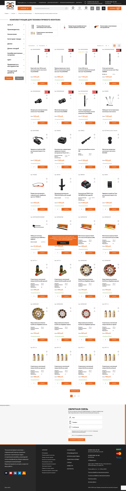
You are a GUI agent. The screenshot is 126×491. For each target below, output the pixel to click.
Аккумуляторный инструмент (49, 464)
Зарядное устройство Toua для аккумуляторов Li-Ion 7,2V (109, 195)
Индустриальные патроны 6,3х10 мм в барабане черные (63, 323)
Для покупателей (52, 2)
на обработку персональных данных (85, 435)
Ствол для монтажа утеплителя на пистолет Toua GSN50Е (110, 69)
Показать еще (75, 390)
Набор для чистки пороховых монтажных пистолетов (110, 110)
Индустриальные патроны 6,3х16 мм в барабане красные (110, 280)
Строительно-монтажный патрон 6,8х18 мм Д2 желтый (63, 280)
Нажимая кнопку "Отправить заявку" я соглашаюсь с (85, 431)
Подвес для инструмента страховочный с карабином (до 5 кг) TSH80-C (38, 195)
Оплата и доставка (73, 456)
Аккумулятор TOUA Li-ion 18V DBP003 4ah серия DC (85, 194)
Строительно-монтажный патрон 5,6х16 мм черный (109, 323)
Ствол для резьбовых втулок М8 (86, 150)
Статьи (69, 462)
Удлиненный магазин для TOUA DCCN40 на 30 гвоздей (63, 194)
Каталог (44, 450)
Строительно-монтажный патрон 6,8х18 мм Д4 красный (39, 280)
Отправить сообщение (76, 439)
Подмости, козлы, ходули (48, 468)
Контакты (79, 2)
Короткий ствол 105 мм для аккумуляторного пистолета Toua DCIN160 (39, 69)
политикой (69, 239)
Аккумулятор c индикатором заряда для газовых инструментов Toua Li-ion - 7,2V (63, 151)
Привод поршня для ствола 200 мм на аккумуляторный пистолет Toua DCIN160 (62, 69)
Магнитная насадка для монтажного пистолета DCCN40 (108, 151)
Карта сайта (7, 487)
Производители (72, 453)
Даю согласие (82, 435)
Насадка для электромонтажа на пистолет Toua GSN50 (39, 110)
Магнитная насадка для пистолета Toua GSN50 (61, 110)
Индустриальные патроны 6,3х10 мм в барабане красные (86, 323)
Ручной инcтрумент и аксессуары (50, 470)
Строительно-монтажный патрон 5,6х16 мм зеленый (85, 367)
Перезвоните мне (117, 3)
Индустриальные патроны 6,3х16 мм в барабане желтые (39, 323)
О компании (42, 2)
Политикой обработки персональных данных (85, 431)
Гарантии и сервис (73, 459)
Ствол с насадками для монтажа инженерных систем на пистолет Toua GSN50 (86, 111)
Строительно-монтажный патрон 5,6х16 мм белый (109, 367)
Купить (42, 83)
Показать (9, 78)
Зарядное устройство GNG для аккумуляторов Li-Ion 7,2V (38, 151)
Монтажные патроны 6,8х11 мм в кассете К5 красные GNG (86, 236)
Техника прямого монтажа (48, 455)
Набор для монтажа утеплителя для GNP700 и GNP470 (38, 237)
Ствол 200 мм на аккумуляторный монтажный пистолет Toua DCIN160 (86, 69)
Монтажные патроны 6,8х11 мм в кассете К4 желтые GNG (110, 236)
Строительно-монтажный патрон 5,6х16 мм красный (38, 367)
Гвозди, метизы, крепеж (47, 457)
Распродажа (45, 453)
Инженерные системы (47, 461)
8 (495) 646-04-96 (111, 1)
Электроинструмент (47, 466)
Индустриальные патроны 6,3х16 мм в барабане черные (86, 280)
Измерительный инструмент (49, 472)
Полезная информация (67, 2)
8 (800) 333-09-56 (93, 1)
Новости (70, 465)
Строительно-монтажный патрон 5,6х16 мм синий (62, 367)
